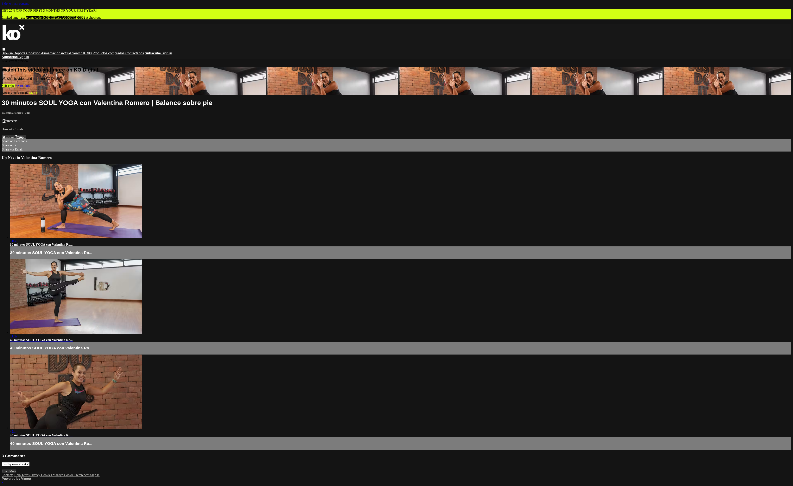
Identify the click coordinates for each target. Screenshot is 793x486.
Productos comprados (109, 53)
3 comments (9, 121)
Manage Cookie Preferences (71, 475)
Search (77, 53)
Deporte (20, 53)
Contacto (7, 475)
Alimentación (51, 53)
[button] (3, 49)
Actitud (66, 53)
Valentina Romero (13, 112)
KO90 (87, 53)
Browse (8, 53)
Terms (25, 475)
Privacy (35, 475)
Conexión (33, 53)
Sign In (24, 57)
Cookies (47, 475)
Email (22, 137)
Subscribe (8, 85)
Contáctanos (134, 53)
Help (17, 475)
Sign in (167, 53)
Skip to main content (15, 3)
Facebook (8, 137)
